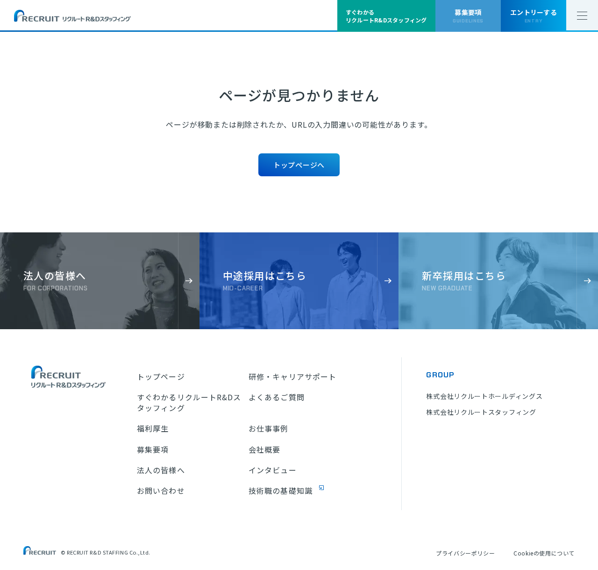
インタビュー (273, 470)
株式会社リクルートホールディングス (484, 396)
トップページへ (299, 165)
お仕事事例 (269, 428)
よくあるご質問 (277, 397)
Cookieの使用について (544, 553)
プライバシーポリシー (465, 553)
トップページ (161, 376)
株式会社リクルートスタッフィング (481, 412)
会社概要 (264, 449)
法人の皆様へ (161, 470)
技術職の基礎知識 (281, 490)
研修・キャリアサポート (292, 376)
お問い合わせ (161, 490)
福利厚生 (153, 428)
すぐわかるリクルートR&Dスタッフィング (189, 402)
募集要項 (153, 449)
